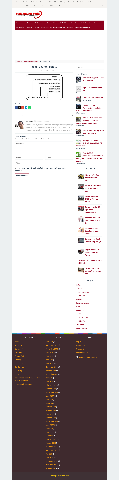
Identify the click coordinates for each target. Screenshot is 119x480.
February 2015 (51, 385)
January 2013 (51, 418)
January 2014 (51, 407)
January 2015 (51, 389)
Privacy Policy (20, 356)
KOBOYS (81, 321)
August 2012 (50, 425)
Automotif (80, 285)
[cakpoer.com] (29, 15)
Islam (78, 307)
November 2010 (51, 465)
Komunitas (80, 310)
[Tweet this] (19, 107)
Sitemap (18, 360)
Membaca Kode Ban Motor (93, 98)
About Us (18, 345)
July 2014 (49, 400)
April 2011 (49, 458)
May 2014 (49, 403)
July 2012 (49, 429)
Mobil (80, 289)
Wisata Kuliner (81, 328)
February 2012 (51, 439)
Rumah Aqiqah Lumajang (88, 357)
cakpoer (29, 121)
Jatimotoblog (83, 317)
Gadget (79, 299)
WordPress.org (82, 352)
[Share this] (16, 107)
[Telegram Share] (26, 107)
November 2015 (51, 367)
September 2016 (52, 349)
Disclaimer (19, 352)
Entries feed (80, 345)
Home (17, 342)
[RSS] (102, 6)
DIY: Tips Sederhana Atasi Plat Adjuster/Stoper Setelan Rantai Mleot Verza (89, 120)
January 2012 (51, 443)
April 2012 (49, 436)
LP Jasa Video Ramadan (24, 384)
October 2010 (51, 468)
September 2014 (52, 392)
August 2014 (50, 396)
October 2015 (51, 371)
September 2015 (52, 374)
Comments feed (82, 349)
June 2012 (49, 432)
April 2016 (49, 363)
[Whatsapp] (29, 107)
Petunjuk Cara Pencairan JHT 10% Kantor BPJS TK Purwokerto (89, 143)
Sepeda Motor (83, 292)
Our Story (18, 371)
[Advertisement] (59, 45)
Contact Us (19, 349)
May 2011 (49, 454)
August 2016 (50, 352)
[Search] (101, 27)
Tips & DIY (80, 325)
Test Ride (81, 296)
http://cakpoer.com (41, 121)
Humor (80, 314)
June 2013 (49, 414)
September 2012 (52, 421)
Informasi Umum (82, 303)
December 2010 (51, 461)
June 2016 (49, 356)
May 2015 (49, 378)
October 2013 (51, 410)
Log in (78, 342)
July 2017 (49, 342)
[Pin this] (22, 107)
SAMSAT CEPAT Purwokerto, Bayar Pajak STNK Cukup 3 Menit (88, 108)
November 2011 (51, 450)
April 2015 (49, 381)
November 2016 (51, 345)
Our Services (20, 367)
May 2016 (49, 360)
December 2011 (51, 447)
